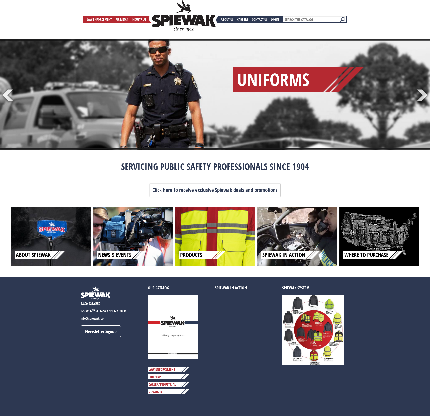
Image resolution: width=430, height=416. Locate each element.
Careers (242, 19)
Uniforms (273, 79)
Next (422, 95)
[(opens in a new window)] (173, 327)
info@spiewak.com (93, 318)
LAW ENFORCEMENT (162, 369)
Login (275, 19)
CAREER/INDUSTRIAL (162, 384)
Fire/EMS (122, 19)
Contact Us (259, 19)
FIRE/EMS (155, 376)
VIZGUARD (155, 391)
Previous (7, 95)
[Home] (184, 16)
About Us (227, 19)
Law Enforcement (99, 19)
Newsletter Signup (101, 331)
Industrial (138, 19)
